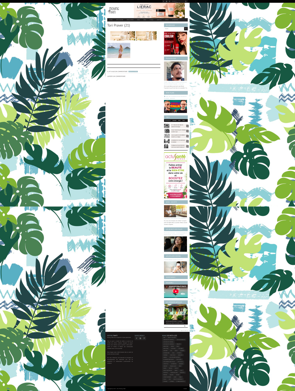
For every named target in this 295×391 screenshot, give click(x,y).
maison (181, 363)
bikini (172, 346)
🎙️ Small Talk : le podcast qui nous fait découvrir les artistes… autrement (175, 97)
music (176, 368)
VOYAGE (165, 381)
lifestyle (166, 363)
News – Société (171, 202)
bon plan (166, 348)
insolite (180, 355)
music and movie (168, 370)
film (173, 352)
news (176, 370)
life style (180, 361)
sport (177, 374)
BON (178, 346)
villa (165, 379)
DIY (171, 350)
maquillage (173, 366)
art (164, 337)
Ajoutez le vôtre (133, 71)
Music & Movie (130, 19)
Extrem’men (175, 19)
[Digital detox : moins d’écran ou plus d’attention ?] (175, 211)
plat (181, 370)
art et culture (172, 337)
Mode (138, 19)
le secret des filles (169, 359)
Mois (179, 120)
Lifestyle (159, 19)
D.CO (167, 326)
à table (172, 381)
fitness (179, 352)
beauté (178, 344)
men (180, 366)
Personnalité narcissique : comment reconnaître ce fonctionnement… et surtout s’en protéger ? (175, 233)
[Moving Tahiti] (119, 10)
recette (182, 372)
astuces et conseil (168, 341)
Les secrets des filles (174, 229)
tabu (180, 377)
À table (151, 19)
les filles (179, 359)
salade (171, 374)
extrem (182, 350)
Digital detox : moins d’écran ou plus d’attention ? (175, 218)
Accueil (111, 19)
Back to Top (183, 330)
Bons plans (170, 93)
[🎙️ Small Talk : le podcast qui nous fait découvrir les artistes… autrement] (175, 106)
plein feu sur (174, 372)
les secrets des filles (169, 361)
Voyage (167, 19)
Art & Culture (119, 19)
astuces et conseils (169, 344)
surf (175, 377)
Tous (183, 120)
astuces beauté (181, 339)
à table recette (180, 381)
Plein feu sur (171, 58)
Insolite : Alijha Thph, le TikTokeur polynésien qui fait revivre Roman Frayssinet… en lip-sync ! (175, 83)
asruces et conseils (169, 339)
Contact (185, 388)
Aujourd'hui (168, 120)
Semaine (174, 120)
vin (169, 379)
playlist (166, 372)
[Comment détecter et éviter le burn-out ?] (175, 267)
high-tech (172, 355)
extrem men (166, 352)
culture (181, 348)
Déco (145, 19)
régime (165, 374)
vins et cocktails (177, 379)
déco (176, 350)
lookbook (173, 363)
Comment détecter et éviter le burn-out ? (173, 259)
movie (170, 368)
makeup (165, 366)
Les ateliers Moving (173, 256)
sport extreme (167, 377)
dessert (166, 350)
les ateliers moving (175, 357)
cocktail (173, 348)
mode (165, 368)
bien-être (166, 346)
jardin (165, 357)
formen (165, 355)
